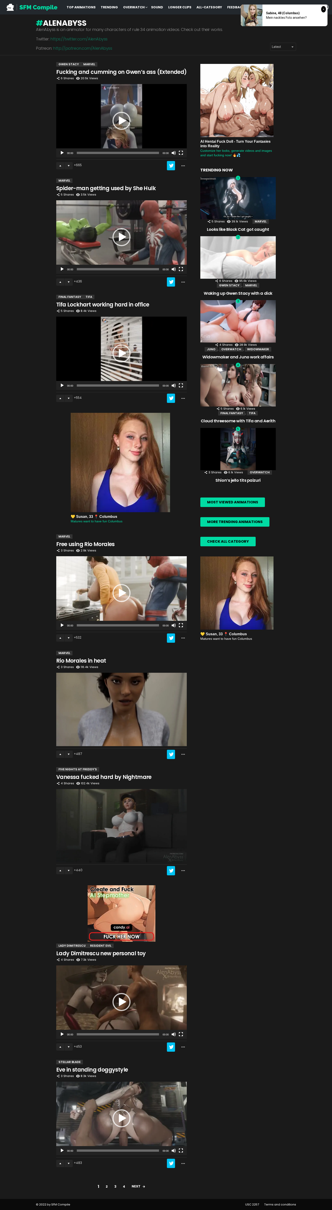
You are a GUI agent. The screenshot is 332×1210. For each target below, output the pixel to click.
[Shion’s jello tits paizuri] (238, 449)
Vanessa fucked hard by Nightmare (104, 777)
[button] (121, 121)
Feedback (235, 7)
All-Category (209, 7)
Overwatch (134, 7)
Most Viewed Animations (232, 502)
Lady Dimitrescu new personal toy (101, 953)
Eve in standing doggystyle (92, 1069)
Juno (211, 349)
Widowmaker (258, 349)
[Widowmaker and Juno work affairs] (238, 321)
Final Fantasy (69, 297)
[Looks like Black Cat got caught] (238, 198)
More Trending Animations (235, 521)
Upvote (60, 165)
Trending (109, 7)
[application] (121, 120)
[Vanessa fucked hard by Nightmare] (121, 825)
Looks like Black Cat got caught (238, 229)
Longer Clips (179, 7)
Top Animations (81, 7)
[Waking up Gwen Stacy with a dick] (238, 257)
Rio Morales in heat (81, 660)
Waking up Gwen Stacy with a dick (238, 293)
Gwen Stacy (68, 64)
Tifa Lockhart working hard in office (102, 304)
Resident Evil (100, 946)
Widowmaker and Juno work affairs (238, 357)
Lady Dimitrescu (72, 946)
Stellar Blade (69, 1062)
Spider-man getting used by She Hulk (106, 188)
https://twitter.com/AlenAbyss (79, 39)
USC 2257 (252, 1204)
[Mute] (173, 153)
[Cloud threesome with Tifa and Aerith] (238, 385)
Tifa (89, 297)
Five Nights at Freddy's (77, 769)
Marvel (89, 64)
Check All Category (228, 541)
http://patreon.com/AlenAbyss (82, 48)
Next (136, 1186)
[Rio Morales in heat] (121, 709)
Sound (157, 7)
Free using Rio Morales (85, 544)
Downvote (69, 165)
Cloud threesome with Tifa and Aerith (238, 421)
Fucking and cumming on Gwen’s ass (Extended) (121, 72)
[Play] (62, 153)
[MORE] (183, 165)
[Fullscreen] (181, 153)
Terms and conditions (280, 1204)
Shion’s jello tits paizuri (237, 480)
